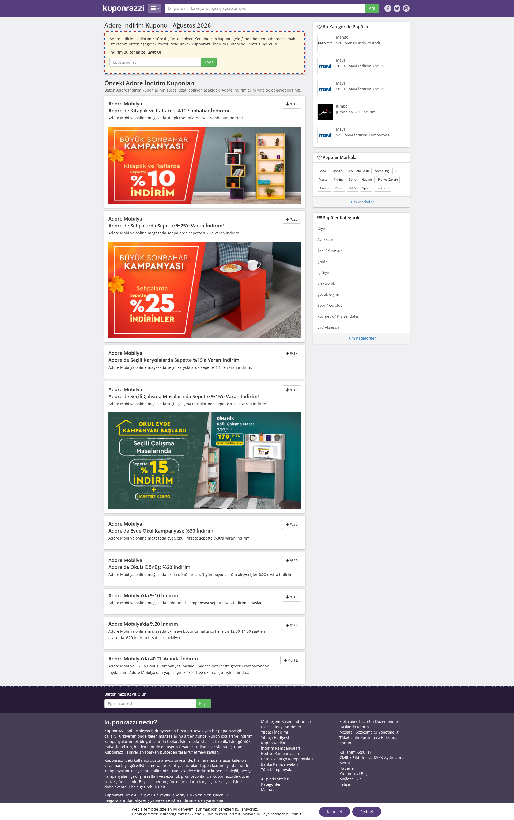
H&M (353, 188)
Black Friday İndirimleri (282, 726)
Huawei (367, 179)
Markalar (269, 789)
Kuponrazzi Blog (354, 773)
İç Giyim (324, 272)
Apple (366, 188)
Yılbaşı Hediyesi (275, 737)
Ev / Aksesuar (329, 327)
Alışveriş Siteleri (275, 778)
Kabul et (334, 811)
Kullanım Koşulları (355, 752)
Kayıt (208, 61)
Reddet (366, 811)
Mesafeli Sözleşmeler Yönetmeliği (369, 732)
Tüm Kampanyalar (277, 769)
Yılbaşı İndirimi (274, 732)
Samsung (382, 171)
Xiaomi (324, 188)
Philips (338, 179)
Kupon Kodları (274, 742)
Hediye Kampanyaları (280, 753)
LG (396, 171)
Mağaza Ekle (350, 778)
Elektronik (326, 283)
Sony (352, 179)
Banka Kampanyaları (279, 764)
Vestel (323, 179)
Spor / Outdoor (330, 305)
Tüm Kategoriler (361, 338)
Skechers (383, 188)
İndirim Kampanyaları (280, 748)
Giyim (322, 228)
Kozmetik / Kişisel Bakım (339, 316)
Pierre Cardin (388, 179)
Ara (372, 8)
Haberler (347, 768)
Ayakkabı (325, 239)
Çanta (322, 261)
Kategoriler (271, 784)
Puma (339, 188)
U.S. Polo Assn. (359, 171)
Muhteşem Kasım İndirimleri (286, 721)
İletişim (346, 784)
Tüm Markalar (361, 201)
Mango (337, 171)
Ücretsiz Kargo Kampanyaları (287, 758)
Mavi (323, 171)
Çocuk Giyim (328, 294)
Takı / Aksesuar (330, 250)
